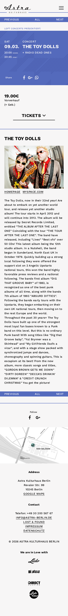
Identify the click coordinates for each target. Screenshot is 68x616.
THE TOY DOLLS (40, 46)
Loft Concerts (13, 28)
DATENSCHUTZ (34, 530)
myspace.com (33, 191)
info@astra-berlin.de (34, 517)
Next (60, 19)
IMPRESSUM (34, 526)
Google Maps (34, 493)
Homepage (12, 191)
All (37, 19)
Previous (11, 19)
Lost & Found (34, 522)
